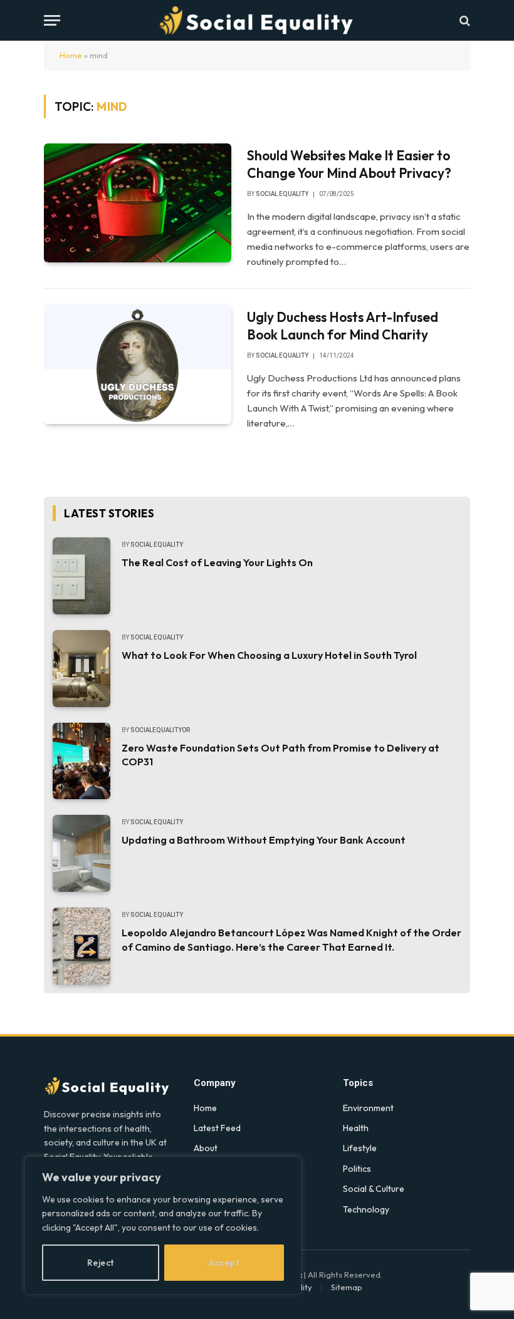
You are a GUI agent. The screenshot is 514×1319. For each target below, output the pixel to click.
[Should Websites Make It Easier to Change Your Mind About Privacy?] (137, 202)
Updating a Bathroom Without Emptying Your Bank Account (264, 840)
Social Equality (282, 193)
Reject (100, 1262)
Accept (224, 1262)
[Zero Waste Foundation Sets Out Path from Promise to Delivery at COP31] (81, 761)
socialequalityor (160, 730)
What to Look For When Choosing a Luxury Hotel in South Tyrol (269, 655)
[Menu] (52, 20)
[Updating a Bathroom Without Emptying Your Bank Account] (81, 853)
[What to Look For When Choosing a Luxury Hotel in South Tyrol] (81, 668)
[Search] (463, 20)
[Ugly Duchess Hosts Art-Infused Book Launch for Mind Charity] (137, 364)
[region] (163, 1225)
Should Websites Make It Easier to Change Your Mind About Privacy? (349, 164)
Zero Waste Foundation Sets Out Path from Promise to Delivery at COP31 (280, 755)
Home (71, 55)
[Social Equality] (257, 20)
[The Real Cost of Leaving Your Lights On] (81, 575)
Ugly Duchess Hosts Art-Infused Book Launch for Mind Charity (342, 326)
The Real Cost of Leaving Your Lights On (217, 562)
